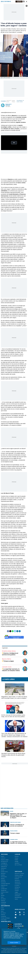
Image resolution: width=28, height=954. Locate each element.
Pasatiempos (18, 893)
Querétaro (17, 863)
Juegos (16, 892)
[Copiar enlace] (17, 631)
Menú (2, 897)
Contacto (14, 946)
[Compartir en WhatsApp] (13, 631)
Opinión (5, 648)
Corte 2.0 (3, 858)
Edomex (17, 856)
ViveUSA (17, 890)
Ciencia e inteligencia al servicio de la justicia (10, 653)
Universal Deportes (5, 883)
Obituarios (17, 880)
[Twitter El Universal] (24, 912)
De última (3, 898)
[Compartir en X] (10, 631)
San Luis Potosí (18, 864)
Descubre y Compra (19, 873)
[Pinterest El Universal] (24, 915)
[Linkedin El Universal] (15, 917)
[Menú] (26, 1)
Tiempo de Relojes (5, 918)
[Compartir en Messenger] (15, 631)
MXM (2, 893)
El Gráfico (17, 885)
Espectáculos (4, 885)
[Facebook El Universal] (19, 912)
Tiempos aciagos (8, 661)
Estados (3, 875)
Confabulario (4, 888)
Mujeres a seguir (5, 859)
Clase (2, 907)
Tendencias (3, 890)
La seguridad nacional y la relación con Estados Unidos (11, 669)
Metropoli (3, 873)
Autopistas (3, 902)
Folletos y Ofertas (19, 875)
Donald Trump (4, 871)
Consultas (3, 903)
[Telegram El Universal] (15, 912)
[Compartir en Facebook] (8, 631)
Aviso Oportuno (18, 876)
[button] (18, 1)
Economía (3, 101)
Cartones (3, 880)
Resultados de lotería (18, 898)
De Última (3, 912)
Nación (2, 856)
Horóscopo (17, 895)
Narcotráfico (4, 876)
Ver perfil (8, 106)
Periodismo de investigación (4, 862)
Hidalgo (16, 861)
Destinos (3, 900)
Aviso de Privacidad (15, 937)
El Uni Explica (4, 864)
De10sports (17, 887)
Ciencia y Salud (4, 892)
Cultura (2, 886)
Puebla (16, 859)
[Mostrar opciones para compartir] (27, 6)
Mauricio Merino (6, 659)
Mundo (2, 869)
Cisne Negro (4, 919)
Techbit (2, 895)
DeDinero (17, 888)
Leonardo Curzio (6, 667)
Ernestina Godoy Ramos (9, 651)
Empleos (17, 878)
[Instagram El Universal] (20, 915)
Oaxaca (16, 858)
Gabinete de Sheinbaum (4, 867)
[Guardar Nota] (20, 631)
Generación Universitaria (18, 883)
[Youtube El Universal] (16, 915)
